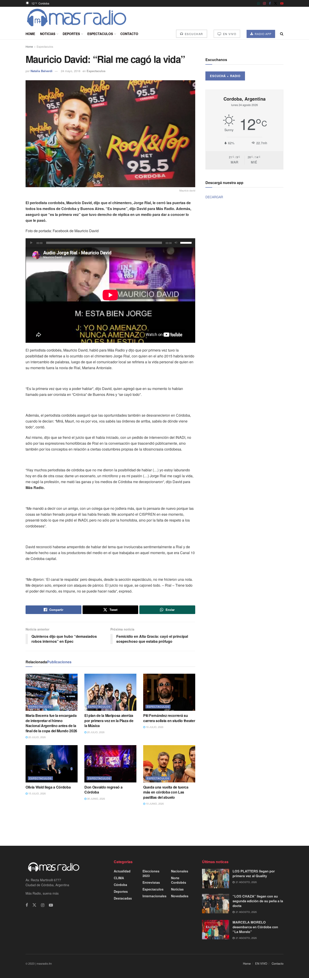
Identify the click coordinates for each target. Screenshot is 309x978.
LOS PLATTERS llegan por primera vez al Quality (254, 873)
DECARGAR (214, 197)
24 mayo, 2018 (70, 71)
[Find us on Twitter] (275, 3)
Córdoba (120, 884)
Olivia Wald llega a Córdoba (48, 787)
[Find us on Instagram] (264, 3)
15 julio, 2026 (37, 793)
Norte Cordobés (178, 880)
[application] (110, 242)
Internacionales (154, 896)
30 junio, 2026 (95, 798)
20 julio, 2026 (37, 737)
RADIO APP (262, 34)
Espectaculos (100, 33)
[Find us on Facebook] (270, 3)
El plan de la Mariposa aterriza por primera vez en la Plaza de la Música (108, 720)
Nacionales (179, 871)
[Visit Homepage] (77, 17)
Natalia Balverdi (41, 71)
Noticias (47, 33)
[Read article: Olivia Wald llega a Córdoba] (52, 763)
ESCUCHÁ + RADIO (225, 76)
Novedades (179, 896)
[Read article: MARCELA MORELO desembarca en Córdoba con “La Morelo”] (215, 929)
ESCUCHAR (193, 34)
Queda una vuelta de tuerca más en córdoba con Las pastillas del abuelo (165, 792)
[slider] (186, 242)
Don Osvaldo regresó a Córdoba (103, 789)
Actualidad (122, 871)
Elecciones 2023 (151, 873)
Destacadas (123, 898)
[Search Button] (281, 33)
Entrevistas (151, 882)
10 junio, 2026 (154, 803)
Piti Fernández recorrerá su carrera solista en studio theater (169, 718)
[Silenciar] (176, 243)
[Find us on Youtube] (281, 3)
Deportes (71, 33)
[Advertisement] (154, 825)
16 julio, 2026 (154, 727)
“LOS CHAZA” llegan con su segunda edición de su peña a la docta (258, 901)
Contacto (129, 33)
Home (30, 33)
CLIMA (119, 878)
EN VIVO (229, 34)
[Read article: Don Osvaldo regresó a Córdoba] (110, 763)
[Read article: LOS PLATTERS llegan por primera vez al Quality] (215, 878)
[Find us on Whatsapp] (258, 3)
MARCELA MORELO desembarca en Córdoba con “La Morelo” (255, 927)
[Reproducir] (31, 243)
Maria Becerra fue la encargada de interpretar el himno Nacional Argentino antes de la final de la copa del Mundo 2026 (51, 723)
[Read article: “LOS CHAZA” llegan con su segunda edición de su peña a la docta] (215, 903)
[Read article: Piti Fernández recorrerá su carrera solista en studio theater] (169, 692)
